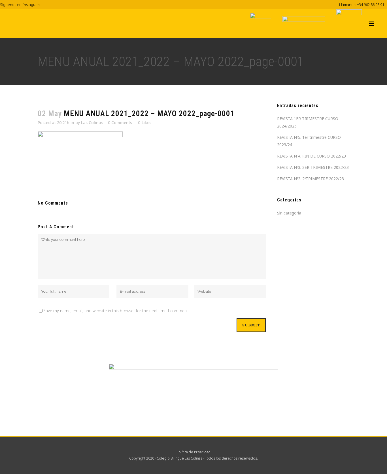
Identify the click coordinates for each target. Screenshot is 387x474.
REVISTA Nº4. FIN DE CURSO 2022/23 (311, 156)
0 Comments (120, 122)
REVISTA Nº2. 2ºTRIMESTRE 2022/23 (310, 178)
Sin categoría (289, 213)
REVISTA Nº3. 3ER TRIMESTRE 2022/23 (313, 167)
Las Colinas (92, 122)
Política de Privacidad (193, 452)
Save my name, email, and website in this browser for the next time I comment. (116, 310)
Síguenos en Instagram (20, 4)
